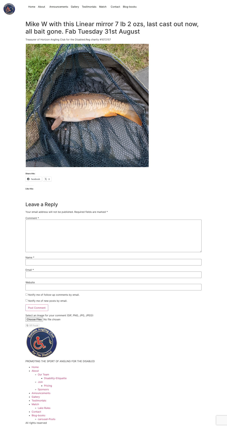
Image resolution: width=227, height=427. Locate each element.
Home (31, 6)
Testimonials (89, 6)
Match (102, 6)
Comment (32, 218)
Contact (115, 6)
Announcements (58, 6)
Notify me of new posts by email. (47, 301)
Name (29, 257)
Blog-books (130, 6)
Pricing (48, 385)
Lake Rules (44, 407)
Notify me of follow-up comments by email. (53, 294)
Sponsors (43, 389)
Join (40, 381)
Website (30, 282)
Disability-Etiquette (55, 378)
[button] (42, 6)
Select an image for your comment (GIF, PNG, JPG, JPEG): (59, 315)
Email (29, 270)
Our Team (43, 374)
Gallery (75, 6)
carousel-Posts (46, 419)
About (41, 6)
